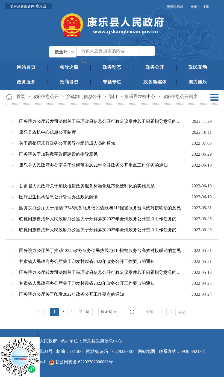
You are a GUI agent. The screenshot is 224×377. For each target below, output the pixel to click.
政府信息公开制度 (180, 96)
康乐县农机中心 (140, 96)
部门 (112, 96)
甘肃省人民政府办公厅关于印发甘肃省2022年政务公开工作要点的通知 (87, 261)
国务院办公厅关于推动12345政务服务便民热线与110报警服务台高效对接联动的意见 (100, 207)
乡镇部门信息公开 (83, 96)
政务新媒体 (155, 82)
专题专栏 (112, 82)
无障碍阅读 (175, 7)
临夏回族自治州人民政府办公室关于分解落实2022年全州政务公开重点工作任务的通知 (100, 218)
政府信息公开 (46, 96)
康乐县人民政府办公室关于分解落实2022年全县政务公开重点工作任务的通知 (93, 165)
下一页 (84, 312)
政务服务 (26, 82)
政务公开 (155, 67)
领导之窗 (69, 67)
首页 (20, 96)
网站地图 (146, 351)
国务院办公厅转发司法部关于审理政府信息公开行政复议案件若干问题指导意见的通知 (100, 121)
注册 (205, 7)
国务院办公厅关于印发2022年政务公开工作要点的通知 (71, 294)
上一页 (41, 312)
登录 (194, 7)
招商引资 (69, 82)
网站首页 (26, 67)
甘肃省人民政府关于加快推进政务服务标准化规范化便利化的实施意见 (87, 186)
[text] (108, 51)
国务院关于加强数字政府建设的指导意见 (58, 154)
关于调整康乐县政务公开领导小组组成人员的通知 (67, 143)
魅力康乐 (197, 82)
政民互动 (197, 67)
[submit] (84, 60)
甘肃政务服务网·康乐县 (28, 6)
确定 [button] (181, 312)
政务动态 (112, 67)
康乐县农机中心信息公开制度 (47, 132)
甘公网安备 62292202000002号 (83, 361)
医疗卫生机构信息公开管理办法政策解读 (58, 197)
